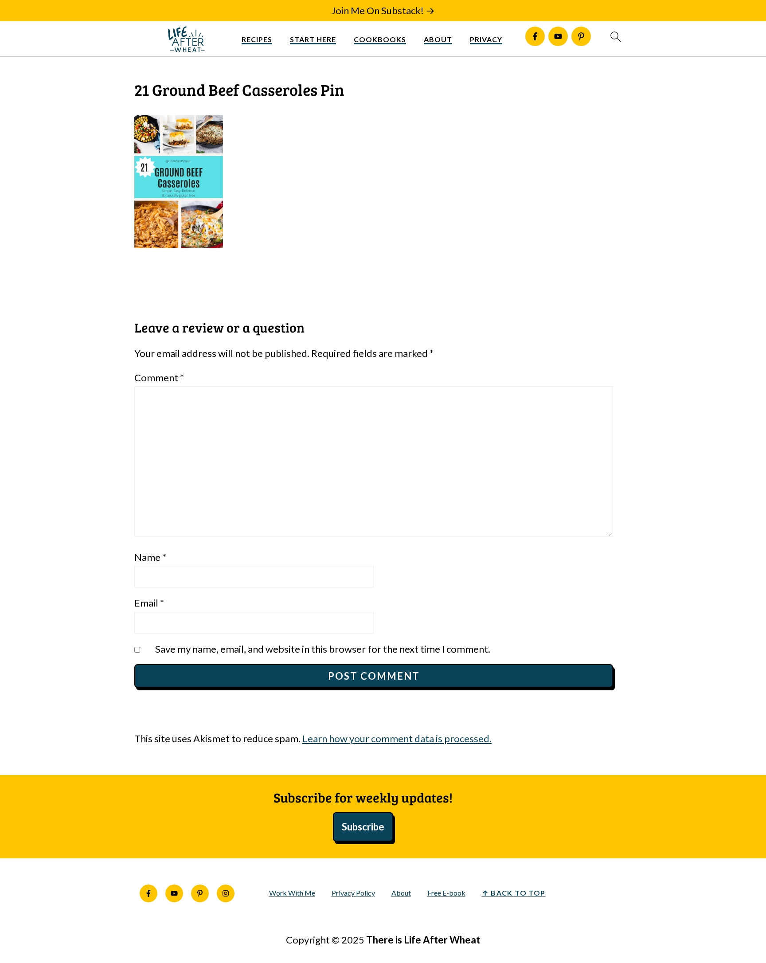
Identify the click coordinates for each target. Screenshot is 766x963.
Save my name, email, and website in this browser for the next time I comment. (322, 649)
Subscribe (363, 827)
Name (150, 557)
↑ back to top (514, 893)
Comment (159, 378)
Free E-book (446, 893)
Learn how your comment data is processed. (397, 738)
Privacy (486, 39)
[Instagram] (225, 893)
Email (149, 603)
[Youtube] (558, 36)
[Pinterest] (581, 36)
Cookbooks (380, 39)
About (438, 39)
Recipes (257, 39)
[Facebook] (535, 36)
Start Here (313, 39)
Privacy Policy (353, 893)
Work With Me (292, 893)
